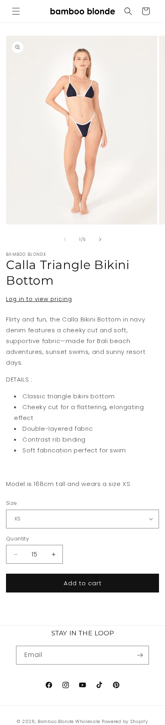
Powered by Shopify (125, 721)
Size (11, 503)
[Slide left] (65, 239)
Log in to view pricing (39, 299)
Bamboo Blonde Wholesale (69, 721)
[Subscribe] (140, 655)
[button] (16, 11)
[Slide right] (100, 239)
